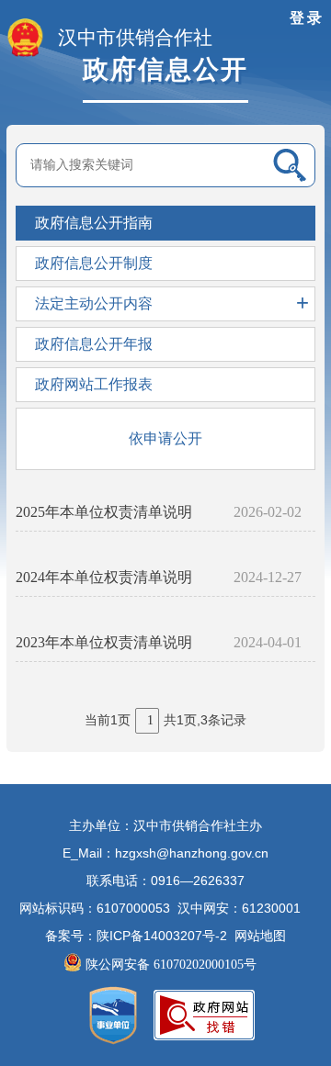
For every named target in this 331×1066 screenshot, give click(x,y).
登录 (307, 18)
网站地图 (260, 936)
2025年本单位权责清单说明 (104, 512)
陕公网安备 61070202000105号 (173, 964)
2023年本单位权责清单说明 (104, 642)
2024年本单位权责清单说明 (104, 577)
